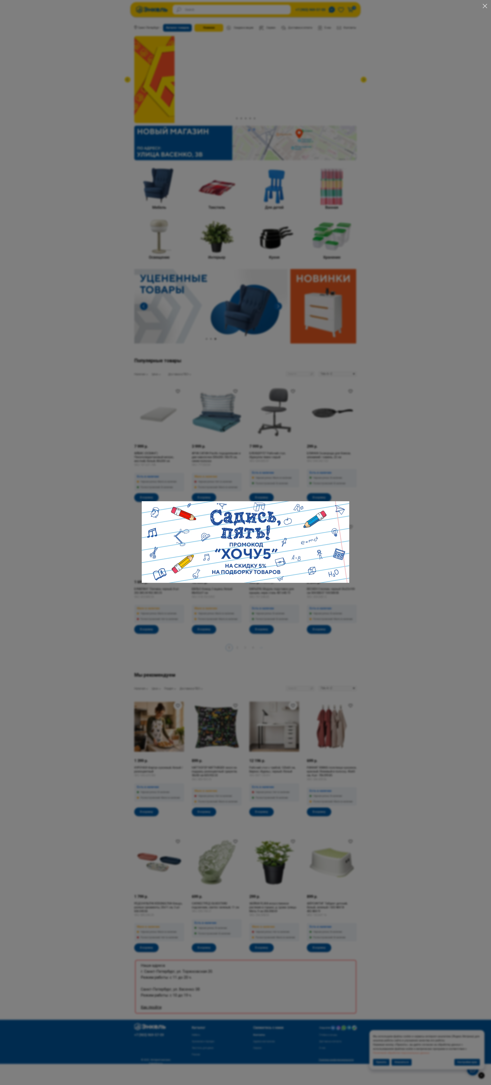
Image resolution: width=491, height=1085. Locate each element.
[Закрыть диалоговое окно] (485, 6)
